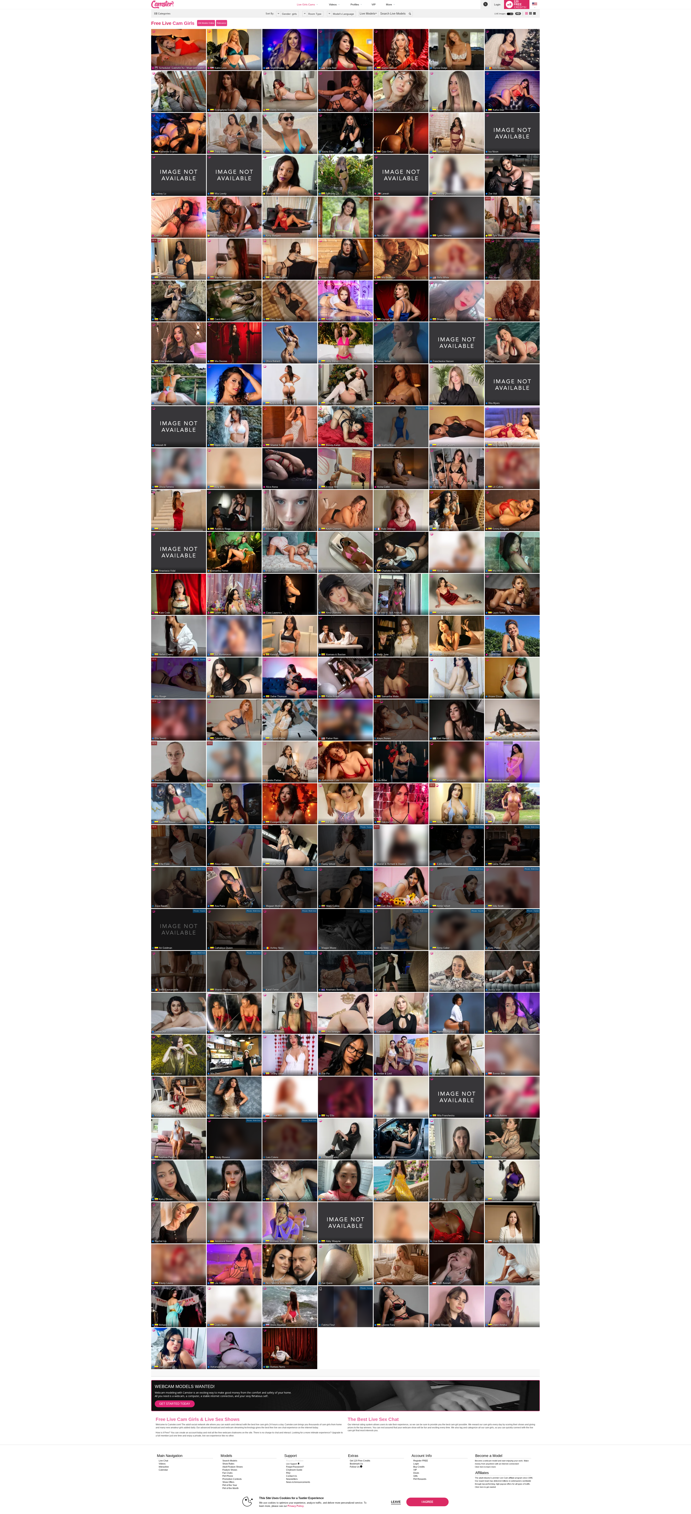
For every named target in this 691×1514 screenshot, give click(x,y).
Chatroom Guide (294, 1470)
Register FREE (420, 1460)
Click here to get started (485, 1487)
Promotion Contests (232, 1479)
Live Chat (163, 1460)
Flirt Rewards (419, 1479)
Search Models (229, 1460)
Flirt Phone (227, 1476)
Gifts (415, 1476)
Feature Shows (229, 1470)
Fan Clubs (227, 1473)
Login (497, 4)
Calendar (163, 1470)
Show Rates (228, 1464)
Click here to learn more (485, 1467)
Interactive (164, 1467)
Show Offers (228, 1482)
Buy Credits (419, 1467)
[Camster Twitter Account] (485, 4)
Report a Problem (294, 1460)
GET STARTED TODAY (174, 1403)
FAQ (288, 1473)
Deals (416, 1473)
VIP (374, 4)
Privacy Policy (296, 1506)
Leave (396, 1501)
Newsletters (292, 1479)
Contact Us (291, 1476)
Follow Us (355, 1467)
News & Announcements (298, 1482)
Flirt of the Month (230, 1488)
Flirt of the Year (229, 1485)
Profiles (355, 4)
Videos (333, 4)
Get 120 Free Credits (360, 1460)
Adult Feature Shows (232, 1467)
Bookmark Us (356, 1464)
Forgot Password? (295, 1467)
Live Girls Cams (306, 4)
